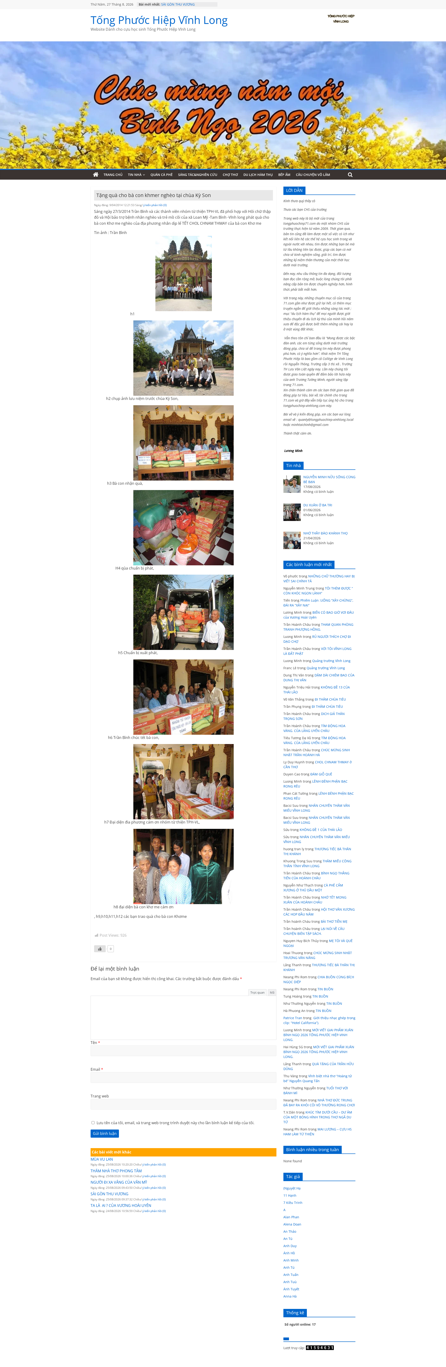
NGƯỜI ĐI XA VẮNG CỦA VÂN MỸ (119, 1182)
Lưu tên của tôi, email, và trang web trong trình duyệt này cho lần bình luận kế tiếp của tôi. (175, 1122)
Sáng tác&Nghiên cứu (197, 174)
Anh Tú (289, 1267)
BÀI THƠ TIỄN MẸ (334, 921)
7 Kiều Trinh (292, 1202)
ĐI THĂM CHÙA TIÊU (330, 699)
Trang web (100, 1096)
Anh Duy (290, 1246)
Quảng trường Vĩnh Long (331, 661)
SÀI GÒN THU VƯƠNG (178, 4)
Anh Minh (291, 1260)
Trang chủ (113, 174)
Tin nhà (134, 174)
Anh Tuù (290, 1282)
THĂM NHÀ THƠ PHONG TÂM (116, 1170)
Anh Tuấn (290, 1274)
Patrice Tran (292, 1018)
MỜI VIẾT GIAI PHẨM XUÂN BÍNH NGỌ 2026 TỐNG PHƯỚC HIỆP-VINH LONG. (318, 1035)
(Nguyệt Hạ (292, 1188)
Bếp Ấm (284, 174)
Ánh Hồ (289, 1253)
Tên (95, 1042)
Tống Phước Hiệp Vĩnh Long (159, 20)
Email (97, 1069)
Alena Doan (292, 1224)
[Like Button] (100, 948)
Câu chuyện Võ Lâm (313, 174)
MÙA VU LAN (102, 1159)
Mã (272, 992)
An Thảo (289, 1231)
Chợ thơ (230, 174)
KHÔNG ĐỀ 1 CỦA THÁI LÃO (321, 829)
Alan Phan (291, 1217)
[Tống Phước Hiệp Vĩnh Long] (96, 175)
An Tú (287, 1238)
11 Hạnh (289, 1195)
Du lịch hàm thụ (258, 174)
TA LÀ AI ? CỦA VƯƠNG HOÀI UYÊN (121, 1205)
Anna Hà (290, 1296)
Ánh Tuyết (291, 1289)
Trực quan (257, 992)
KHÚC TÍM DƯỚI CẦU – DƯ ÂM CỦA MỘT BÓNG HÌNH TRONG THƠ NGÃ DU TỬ (317, 1117)
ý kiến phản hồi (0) (155, 205)
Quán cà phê (162, 174)
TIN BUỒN (325, 989)
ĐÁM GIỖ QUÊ (321, 774)
